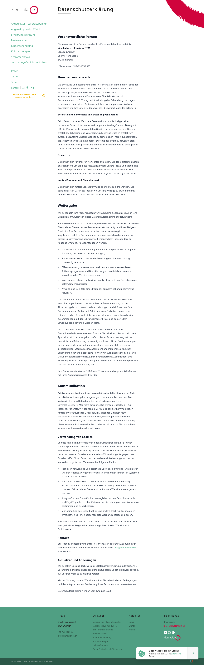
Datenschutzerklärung (174, 625)
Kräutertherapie (20, 51)
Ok (193, 653)
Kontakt (15, 87)
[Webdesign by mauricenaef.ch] (191, 661)
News (131, 622)
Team (14, 82)
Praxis (14, 71)
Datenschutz (176, 654)
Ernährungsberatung (23, 34)
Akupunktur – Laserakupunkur (29, 23)
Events (132, 625)
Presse (132, 629)
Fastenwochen (19, 40)
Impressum (169, 622)
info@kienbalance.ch (125, 547)
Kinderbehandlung (22, 45)
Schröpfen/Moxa (21, 57)
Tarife (14, 76)
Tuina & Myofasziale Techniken (29, 62)
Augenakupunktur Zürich (26, 29)
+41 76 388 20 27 (65, 632)
